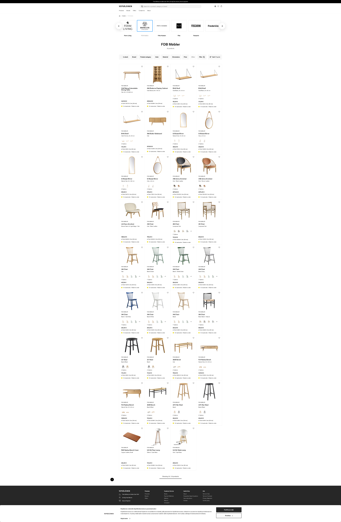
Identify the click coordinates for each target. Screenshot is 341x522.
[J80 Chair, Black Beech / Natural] (179, 231)
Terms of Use (206, 494)
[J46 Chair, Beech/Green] (132, 276)
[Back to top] (112, 479)
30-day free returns (174, 1)
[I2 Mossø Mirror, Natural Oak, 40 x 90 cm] (175, 140)
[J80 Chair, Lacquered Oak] (175, 231)
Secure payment (184, 1)
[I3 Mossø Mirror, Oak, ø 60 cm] (205, 140)
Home (119, 16)
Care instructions (187, 498)
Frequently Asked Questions (190, 496)
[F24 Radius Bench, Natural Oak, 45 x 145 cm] (205, 367)
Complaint (166, 503)
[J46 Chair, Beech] (123, 276)
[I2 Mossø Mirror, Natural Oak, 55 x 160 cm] (179, 140)
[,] (183, 231)
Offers (146, 498)
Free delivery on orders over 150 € (161, 1)
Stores (165, 494)
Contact (185, 500)
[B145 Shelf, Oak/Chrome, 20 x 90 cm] (183, 95)
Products (147, 494)
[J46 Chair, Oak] (127, 276)
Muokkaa (228, 515)
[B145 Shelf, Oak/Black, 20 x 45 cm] (175, 95)
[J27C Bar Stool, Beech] (175, 412)
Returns (166, 500)
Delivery (166, 498)
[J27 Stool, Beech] (127, 367)
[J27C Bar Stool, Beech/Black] (179, 412)
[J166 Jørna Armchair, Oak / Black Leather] (175, 186)
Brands (124, 16)
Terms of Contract (207, 496)
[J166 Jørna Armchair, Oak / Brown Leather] (179, 186)
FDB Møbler (130, 16)
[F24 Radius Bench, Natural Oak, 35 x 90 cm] (200, 367)
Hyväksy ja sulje (229, 510)
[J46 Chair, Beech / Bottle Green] (136, 276)
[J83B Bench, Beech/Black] (175, 367)
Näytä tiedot (124, 518)
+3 (191, 231)
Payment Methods (169, 496)
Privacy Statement (207, 498)
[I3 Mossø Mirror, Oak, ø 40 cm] (200, 140)
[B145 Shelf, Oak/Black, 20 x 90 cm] (179, 95)
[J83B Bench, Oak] (179, 367)
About (185, 494)
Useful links (186, 491)
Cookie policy (206, 500)
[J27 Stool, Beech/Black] (123, 367)
